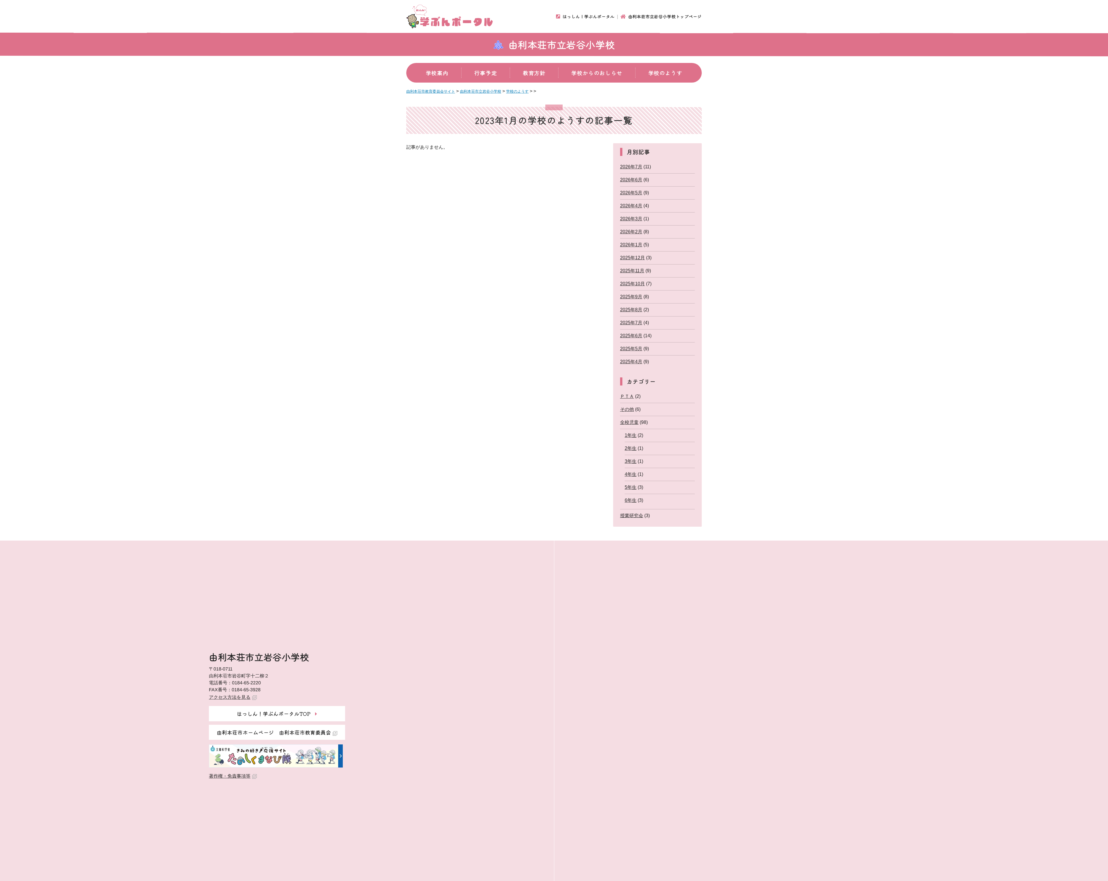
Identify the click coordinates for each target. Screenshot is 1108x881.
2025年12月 (632, 257)
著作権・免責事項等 (229, 776)
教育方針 (534, 73)
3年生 (631, 461)
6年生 (631, 500)
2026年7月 (631, 166)
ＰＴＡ (627, 396)
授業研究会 (631, 515)
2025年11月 (632, 270)
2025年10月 (632, 283)
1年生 (631, 435)
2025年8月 (631, 309)
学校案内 (437, 73)
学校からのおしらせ (596, 73)
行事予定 (485, 73)
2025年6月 (631, 335)
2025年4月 (631, 361)
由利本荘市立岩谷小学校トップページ (665, 16)
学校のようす (665, 73)
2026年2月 (631, 231)
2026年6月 (631, 179)
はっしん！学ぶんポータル (589, 16)
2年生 (631, 448)
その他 (627, 409)
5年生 (631, 487)
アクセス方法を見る (229, 697)
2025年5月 (631, 348)
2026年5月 (631, 192)
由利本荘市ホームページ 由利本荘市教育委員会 (274, 732)
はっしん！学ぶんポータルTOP (273, 713)
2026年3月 (631, 218)
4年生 (631, 474)
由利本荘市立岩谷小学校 (561, 44)
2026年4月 (631, 205)
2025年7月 (631, 322)
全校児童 (629, 422)
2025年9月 (631, 296)
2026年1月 (631, 244)
